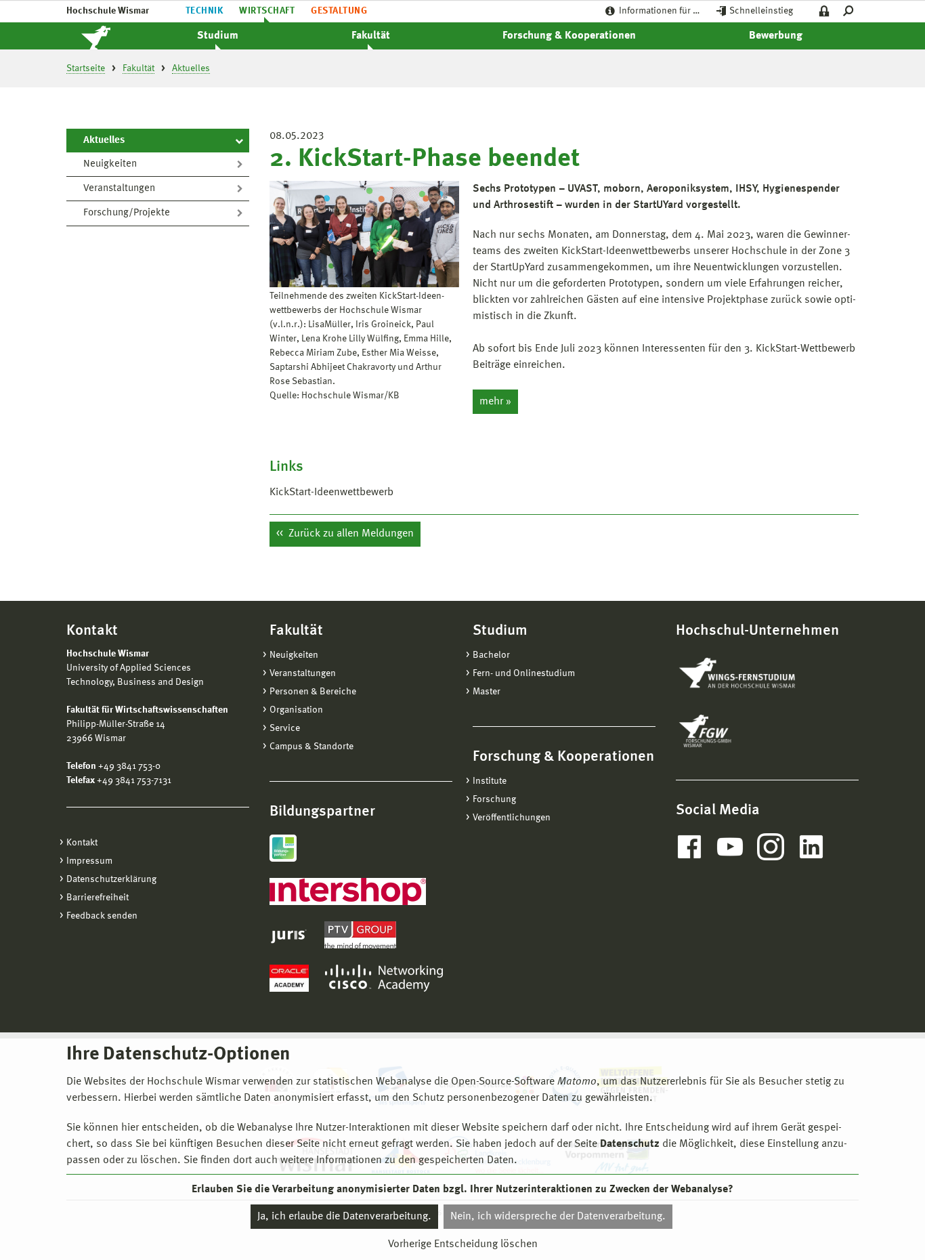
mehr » (495, 401)
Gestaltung (339, 11)
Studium (217, 35)
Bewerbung (775, 35)
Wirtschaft (267, 11)
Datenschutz (630, 1144)
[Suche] (851, 11)
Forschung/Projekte (126, 213)
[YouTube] (730, 846)
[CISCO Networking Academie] (384, 978)
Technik (204, 11)
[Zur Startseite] (110, 35)
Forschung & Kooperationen (569, 35)
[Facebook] (689, 846)
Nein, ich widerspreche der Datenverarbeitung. (558, 1216)
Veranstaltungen (119, 189)
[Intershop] (348, 891)
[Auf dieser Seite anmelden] (824, 11)
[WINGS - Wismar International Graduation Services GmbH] (752, 674)
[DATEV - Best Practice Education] (283, 848)
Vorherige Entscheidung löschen (463, 1244)
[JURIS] (289, 934)
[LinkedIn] (811, 846)
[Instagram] (770, 846)
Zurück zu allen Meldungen (350, 533)
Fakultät (370, 35)
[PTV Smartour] (360, 934)
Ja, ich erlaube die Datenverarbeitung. (344, 1216)
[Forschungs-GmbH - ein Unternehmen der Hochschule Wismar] (737, 731)
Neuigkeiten (110, 164)
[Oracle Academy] (289, 978)
